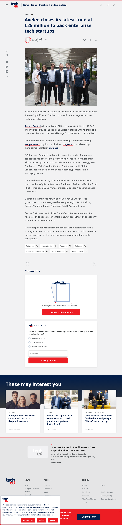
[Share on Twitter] (7, 67)
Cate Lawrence (51, 430)
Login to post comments (61, 312)
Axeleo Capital (33, 126)
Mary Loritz (56, 463)
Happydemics (32, 144)
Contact (85, 502)
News (26, 4)
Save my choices (48, 360)
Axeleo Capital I (58, 251)
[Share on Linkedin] (7, 71)
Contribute (86, 492)
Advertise (85, 496)
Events (103, 485)
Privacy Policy (106, 496)
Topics (34, 4)
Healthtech (48, 489)
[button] (61, 77)
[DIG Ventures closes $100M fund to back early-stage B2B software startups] (99, 399)
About (84, 485)
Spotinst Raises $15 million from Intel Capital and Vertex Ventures (73, 449)
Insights (43, 4)
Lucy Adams (89, 430)
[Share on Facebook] (7, 62)
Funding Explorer (58, 4)
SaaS (46, 492)
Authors (85, 489)
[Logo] (15, 5)
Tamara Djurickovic (14, 430)
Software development (94, 412)
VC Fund (11, 412)
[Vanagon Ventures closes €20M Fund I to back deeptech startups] (23, 399)
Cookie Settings (107, 492)
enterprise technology (35, 251)
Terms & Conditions (108, 499)
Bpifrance (30, 246)
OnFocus (53, 148)
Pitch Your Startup (89, 499)
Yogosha (68, 144)
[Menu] (7, 5)
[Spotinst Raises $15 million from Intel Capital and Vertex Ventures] (38, 452)
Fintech (47, 485)
